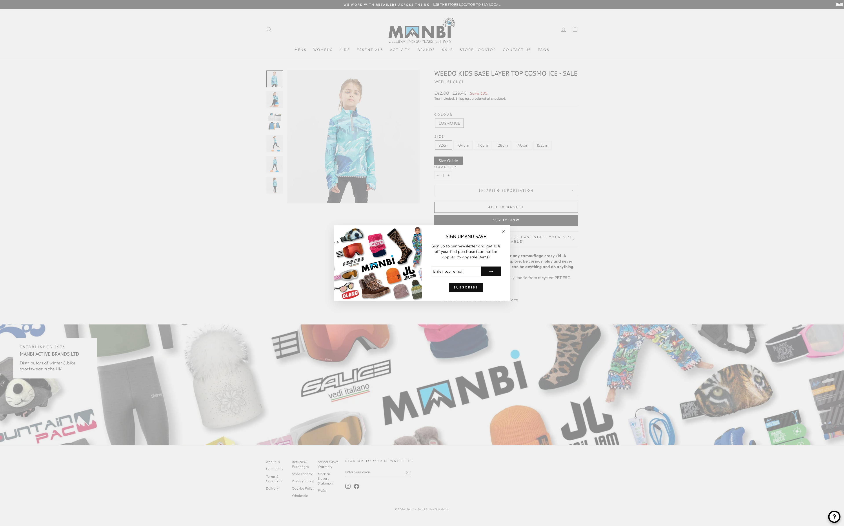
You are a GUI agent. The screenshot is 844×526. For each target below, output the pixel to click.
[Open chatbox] (834, 517)
